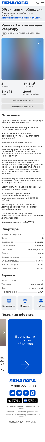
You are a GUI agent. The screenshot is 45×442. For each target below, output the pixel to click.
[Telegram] (19, 393)
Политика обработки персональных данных (22, 408)
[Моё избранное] (37, 3)
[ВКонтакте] (12, 393)
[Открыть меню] (42, 3)
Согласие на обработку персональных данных (22, 416)
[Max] (33, 393)
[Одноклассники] (26, 393)
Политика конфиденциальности (22, 412)
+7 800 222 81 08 (22, 386)
